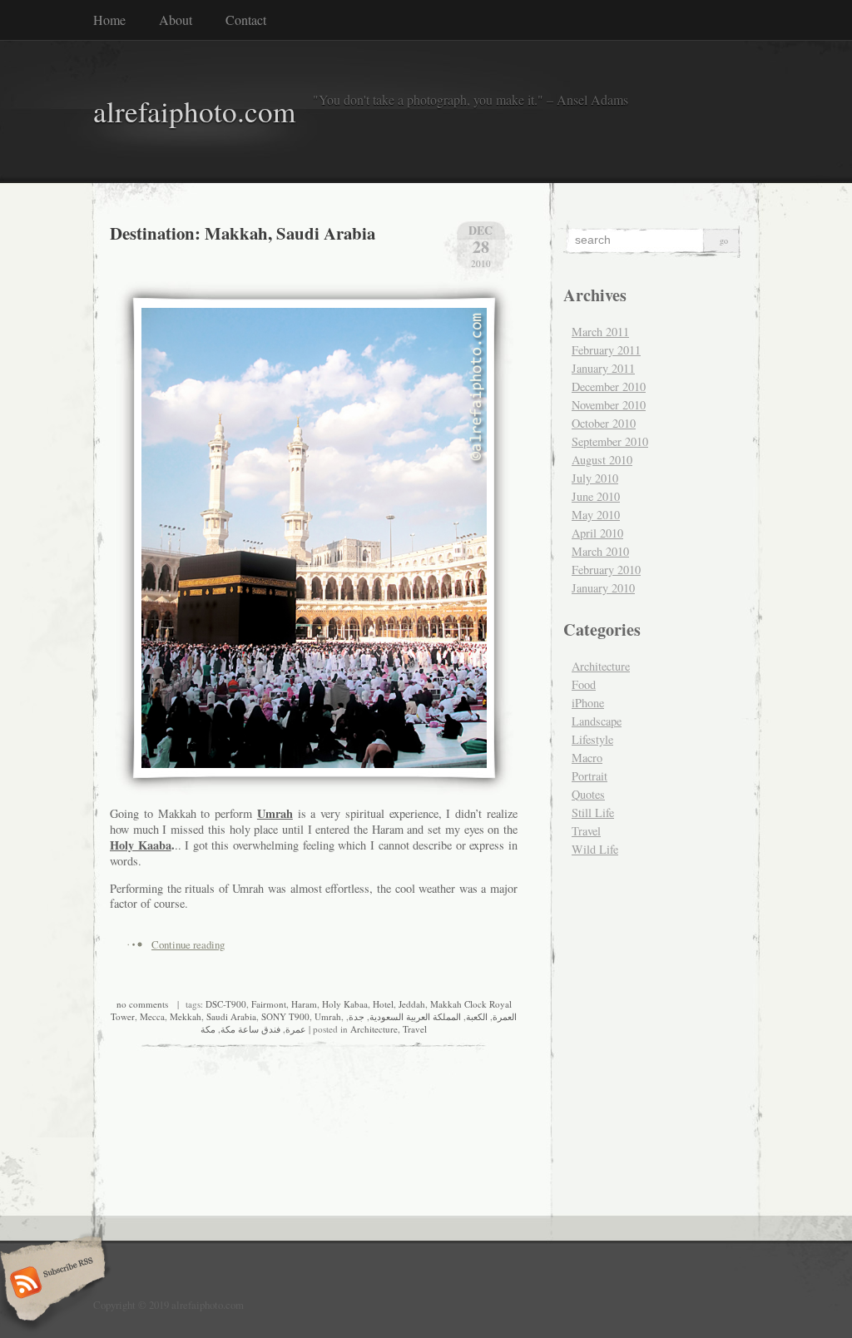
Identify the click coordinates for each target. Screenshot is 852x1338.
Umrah (275, 813)
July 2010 (595, 478)
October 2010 (604, 423)
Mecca (152, 1016)
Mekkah (185, 1016)
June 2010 (596, 496)
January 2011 (603, 368)
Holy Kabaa (345, 1004)
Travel (415, 1029)
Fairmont (268, 1004)
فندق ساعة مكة (250, 1029)
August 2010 (602, 460)
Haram (304, 1004)
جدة (356, 1016)
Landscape (597, 721)
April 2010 (597, 533)
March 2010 (600, 551)
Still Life (593, 812)
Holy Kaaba (140, 845)
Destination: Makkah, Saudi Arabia (242, 233)
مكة (208, 1029)
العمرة (505, 1016)
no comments (142, 1004)
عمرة (295, 1029)
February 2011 (606, 350)
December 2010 (609, 386)
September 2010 (610, 441)
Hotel (383, 1004)
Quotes (588, 794)
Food (584, 684)
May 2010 (596, 515)
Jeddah (412, 1004)
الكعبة (477, 1016)
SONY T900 (285, 1016)
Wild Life (595, 849)
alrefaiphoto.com (194, 111)
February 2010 (606, 569)
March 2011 (600, 331)
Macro (587, 758)
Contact (245, 19)
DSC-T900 (226, 1004)
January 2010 (603, 588)
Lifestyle (592, 739)
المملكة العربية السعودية (415, 1016)
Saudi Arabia (231, 1016)
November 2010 (609, 405)
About (175, 19)
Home (109, 19)
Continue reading (188, 944)
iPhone (588, 703)
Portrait (589, 776)
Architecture (374, 1029)
